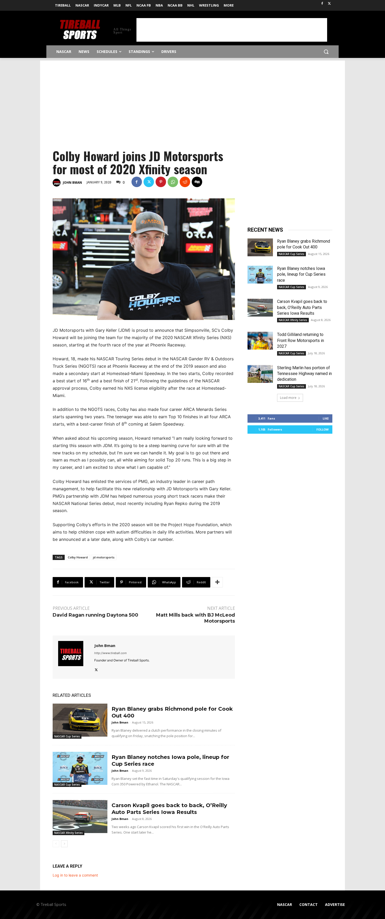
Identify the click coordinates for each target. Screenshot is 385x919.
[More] (217, 582)
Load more (288, 397)
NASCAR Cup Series (67, 736)
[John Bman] (57, 183)
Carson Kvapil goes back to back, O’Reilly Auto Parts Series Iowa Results (302, 307)
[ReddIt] (185, 182)
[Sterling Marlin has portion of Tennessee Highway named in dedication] (260, 374)
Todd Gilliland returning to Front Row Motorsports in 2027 (300, 340)
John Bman (72, 182)
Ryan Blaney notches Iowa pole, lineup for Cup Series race (301, 274)
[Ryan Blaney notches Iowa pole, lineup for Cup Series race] (80, 768)
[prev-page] (56, 843)
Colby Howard (78, 557)
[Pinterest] (161, 182)
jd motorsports (103, 557)
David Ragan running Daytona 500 (95, 615)
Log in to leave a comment (75, 875)
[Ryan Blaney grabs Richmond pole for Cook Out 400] (80, 720)
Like (326, 418)
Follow (322, 429)
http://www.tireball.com (110, 653)
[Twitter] (329, 4)
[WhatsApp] (173, 182)
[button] (326, 51)
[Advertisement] (231, 30)
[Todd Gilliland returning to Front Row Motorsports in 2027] (260, 341)
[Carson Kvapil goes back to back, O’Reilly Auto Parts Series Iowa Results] (80, 816)
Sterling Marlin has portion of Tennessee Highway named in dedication (304, 373)
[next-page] (64, 843)
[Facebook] (322, 4)
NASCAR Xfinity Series (68, 833)
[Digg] (197, 182)
